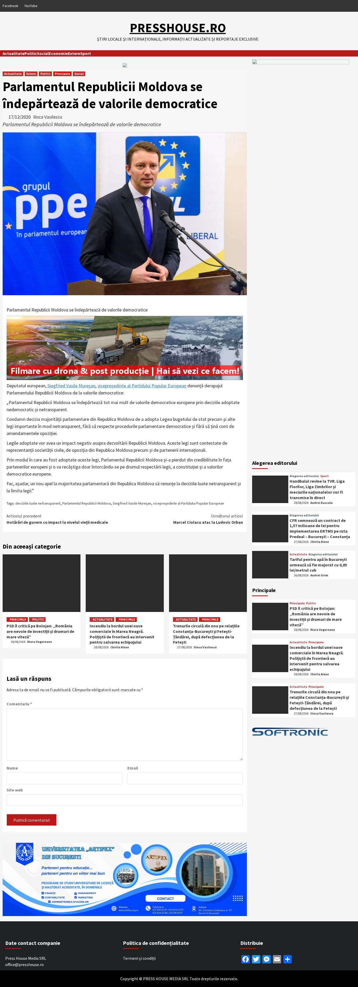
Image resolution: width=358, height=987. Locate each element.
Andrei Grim (319, 575)
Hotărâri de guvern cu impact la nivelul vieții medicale (57, 519)
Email (132, 768)
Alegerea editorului (304, 476)
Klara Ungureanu (39, 642)
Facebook (10, 5)
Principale (62, 74)
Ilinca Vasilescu (47, 117)
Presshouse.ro (178, 28)
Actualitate (13, 53)
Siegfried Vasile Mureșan (71, 386)
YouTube (30, 5)
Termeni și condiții (139, 958)
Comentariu (19, 703)
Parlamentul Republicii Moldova (86, 503)
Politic (30, 53)
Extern (74, 53)
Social (43, 53)
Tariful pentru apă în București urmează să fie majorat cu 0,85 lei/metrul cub (318, 565)
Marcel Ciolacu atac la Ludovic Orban (208, 519)
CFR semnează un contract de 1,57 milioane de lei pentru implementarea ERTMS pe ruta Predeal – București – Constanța (320, 528)
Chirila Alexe (119, 647)
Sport (85, 53)
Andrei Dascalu (321, 503)
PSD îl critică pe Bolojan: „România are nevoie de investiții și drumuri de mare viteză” (40, 631)
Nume (12, 768)
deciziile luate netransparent (38, 503)
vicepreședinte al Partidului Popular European (141, 386)
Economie (58, 53)
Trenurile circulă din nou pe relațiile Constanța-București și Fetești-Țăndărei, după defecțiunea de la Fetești (206, 634)
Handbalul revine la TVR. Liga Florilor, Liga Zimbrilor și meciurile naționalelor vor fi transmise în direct (317, 489)
